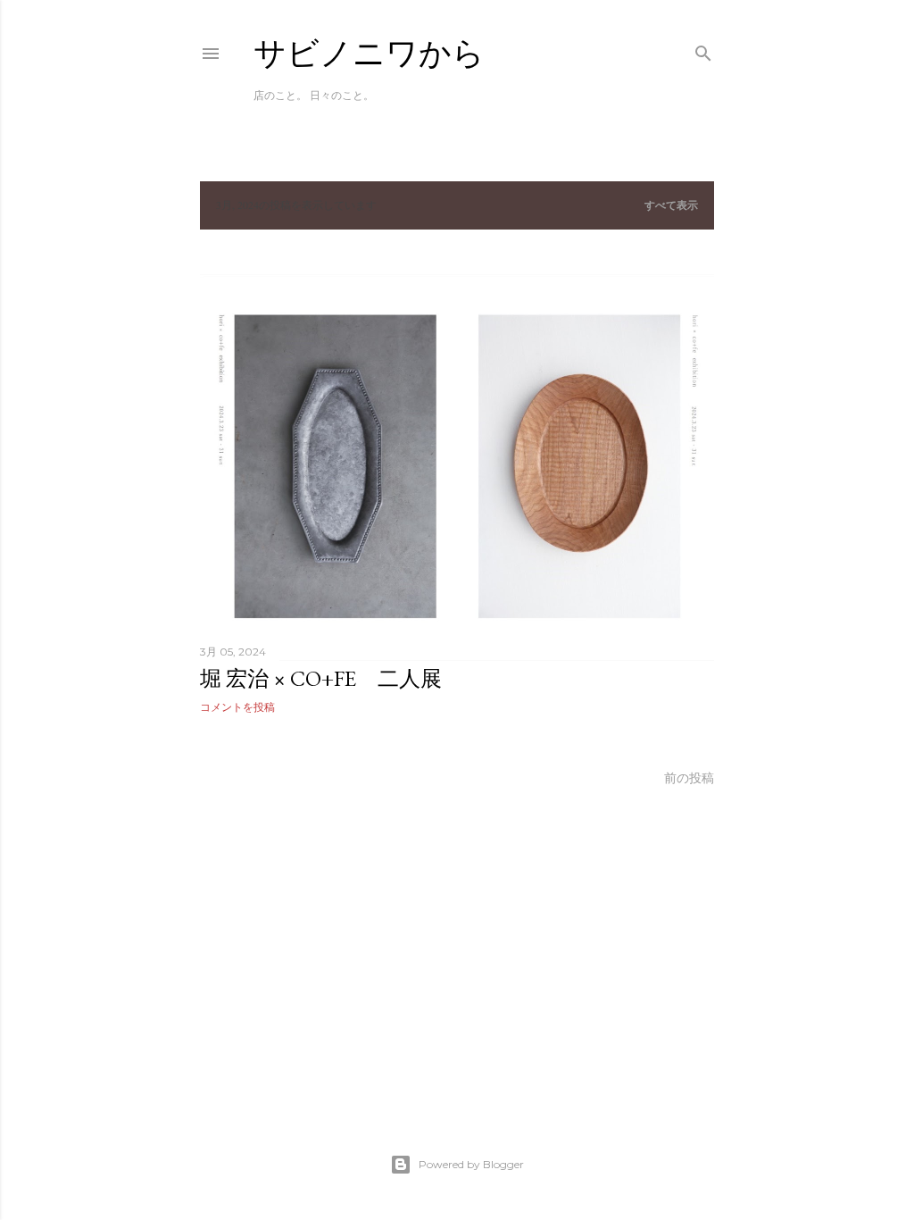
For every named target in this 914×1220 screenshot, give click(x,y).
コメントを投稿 (237, 707)
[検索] (703, 49)
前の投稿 (689, 777)
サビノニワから (369, 53)
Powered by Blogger (471, 1164)
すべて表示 (671, 205)
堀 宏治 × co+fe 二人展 (321, 678)
